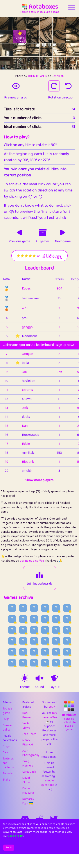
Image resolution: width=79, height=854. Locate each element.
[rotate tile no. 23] (72, 63)
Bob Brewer (27, 715)
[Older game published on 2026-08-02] (23, 652)
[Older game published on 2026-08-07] (34, 641)
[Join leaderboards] (39, 574)
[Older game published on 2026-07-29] (66, 652)
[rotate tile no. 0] (6, 23)
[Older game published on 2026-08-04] (66, 641)
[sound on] (39, 678)
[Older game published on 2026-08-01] (34, 652)
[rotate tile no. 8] (32, 36)
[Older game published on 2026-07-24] (55, 662)
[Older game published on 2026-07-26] (34, 662)
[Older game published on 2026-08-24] (45, 608)
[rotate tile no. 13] (19, 49)
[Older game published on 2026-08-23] (55, 608)
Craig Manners (27, 763)
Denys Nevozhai (28, 790)
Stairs (6, 779)
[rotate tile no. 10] (59, 36)
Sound (39, 687)
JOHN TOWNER (37, 76)
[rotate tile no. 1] (19, 23)
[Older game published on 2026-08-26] (23, 608)
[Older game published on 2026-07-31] (45, 652)
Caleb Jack (29, 771)
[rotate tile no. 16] (59, 49)
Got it (8, 847)
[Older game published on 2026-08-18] (45, 619)
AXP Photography (31, 753)
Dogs (6, 746)
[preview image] (15, 85)
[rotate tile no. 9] (46, 36)
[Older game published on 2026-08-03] (12, 652)
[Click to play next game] (62, 232)
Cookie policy (7, 727)
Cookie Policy (15, 836)
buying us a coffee (32, 560)
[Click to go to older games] (42, 232)
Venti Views (26, 725)
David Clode (26, 780)
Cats (6, 752)
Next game (63, 241)
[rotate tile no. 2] (32, 23)
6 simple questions (49, 780)
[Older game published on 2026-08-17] (55, 619)
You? (52, 706)
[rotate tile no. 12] (6, 49)
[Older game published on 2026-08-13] (34, 630)
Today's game (8, 710)
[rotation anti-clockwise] (68, 85)
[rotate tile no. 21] (46, 63)
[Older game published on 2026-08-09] (12, 641)
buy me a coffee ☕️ (49, 717)
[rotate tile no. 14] (32, 49)
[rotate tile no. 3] (46, 23)
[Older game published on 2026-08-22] (66, 608)
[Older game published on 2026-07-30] (55, 652)
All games (43, 241)
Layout (54, 687)
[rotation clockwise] (53, 85)
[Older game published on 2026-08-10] (66, 630)
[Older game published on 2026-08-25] (34, 608)
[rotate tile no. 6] (6, 36)
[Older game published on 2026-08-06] (45, 641)
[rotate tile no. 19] (19, 63)
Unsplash (58, 76)
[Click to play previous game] (19, 232)
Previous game (19, 241)
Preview (15, 97)
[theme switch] (24, 678)
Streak (59, 279)
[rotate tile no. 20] (32, 63)
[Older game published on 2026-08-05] (55, 641)
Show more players (39, 480)
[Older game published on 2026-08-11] (55, 630)
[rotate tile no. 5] (72, 23)
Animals (8, 773)
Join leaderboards (39, 583)
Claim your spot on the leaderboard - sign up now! (38, 345)
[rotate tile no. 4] (59, 23)
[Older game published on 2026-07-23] (66, 662)
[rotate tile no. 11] (72, 36)
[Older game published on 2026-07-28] (12, 662)
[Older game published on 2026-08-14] (23, 630)
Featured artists (28, 704)
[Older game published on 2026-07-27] (23, 662)
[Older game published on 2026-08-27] (12, 608)
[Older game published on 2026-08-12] (45, 630)
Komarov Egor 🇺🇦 (28, 801)
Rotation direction (61, 97)
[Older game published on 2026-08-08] (23, 641)
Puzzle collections (10, 738)
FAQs (6, 719)
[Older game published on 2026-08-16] (66, 619)
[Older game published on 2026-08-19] (34, 619)
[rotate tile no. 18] (6, 63)
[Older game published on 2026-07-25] (45, 662)
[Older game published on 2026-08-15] (12, 630)
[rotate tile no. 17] (72, 49)
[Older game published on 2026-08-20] (23, 619)
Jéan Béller (29, 734)
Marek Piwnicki (27, 742)
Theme (25, 687)
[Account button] (71, 7)
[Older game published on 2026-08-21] (12, 619)
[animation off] (54, 678)
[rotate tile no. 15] (46, 49)
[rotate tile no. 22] (59, 63)
